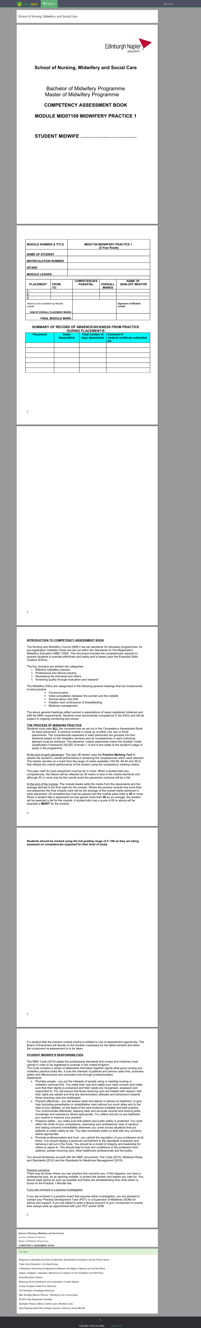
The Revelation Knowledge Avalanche (36, 1290)
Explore (49, 3)
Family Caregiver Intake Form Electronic (38, 1286)
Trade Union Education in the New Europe (38, 1264)
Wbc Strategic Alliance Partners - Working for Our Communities (48, 1294)
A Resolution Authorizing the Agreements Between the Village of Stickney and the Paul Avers (62, 1268)
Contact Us (116, 1325)
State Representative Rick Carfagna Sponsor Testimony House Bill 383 (52, 1308)
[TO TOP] (100, 1319)
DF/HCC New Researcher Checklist (35, 1299)
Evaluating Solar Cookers (31, 1277)
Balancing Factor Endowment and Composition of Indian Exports (49, 1281)
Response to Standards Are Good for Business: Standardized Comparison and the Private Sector (64, 1259)
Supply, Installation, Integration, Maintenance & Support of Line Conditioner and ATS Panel (61, 1272)
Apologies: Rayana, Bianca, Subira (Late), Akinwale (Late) (46, 1303)
